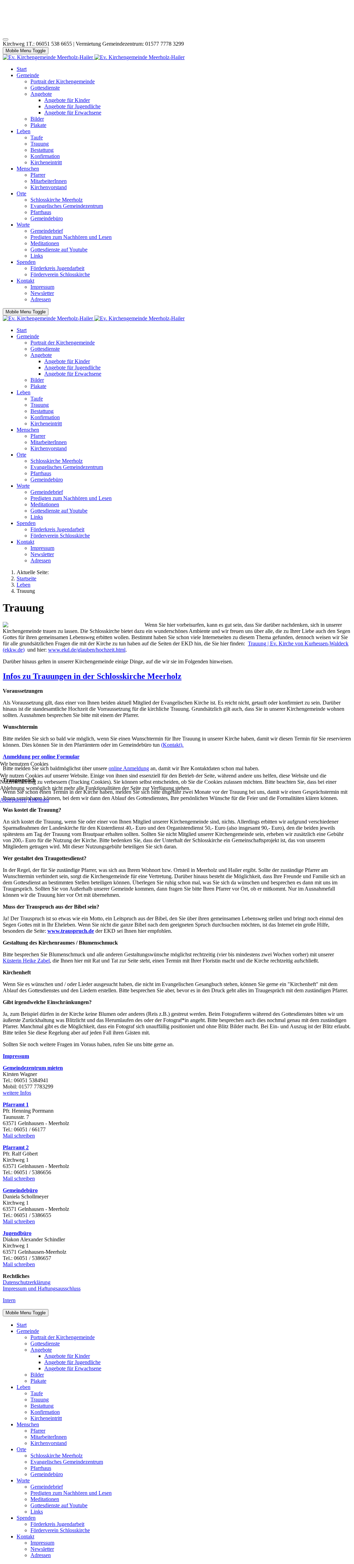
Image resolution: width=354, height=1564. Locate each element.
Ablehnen (38, 800)
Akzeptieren (13, 800)
